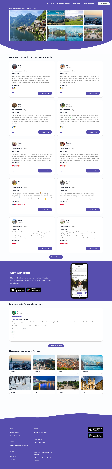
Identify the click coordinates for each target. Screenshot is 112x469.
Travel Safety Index (39, 442)
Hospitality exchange (19, 8)
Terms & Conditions (16, 436)
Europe (29, 8)
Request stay (45, 93)
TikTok (12, 459)
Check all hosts (56, 257)
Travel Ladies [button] (50, 3)
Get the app (103, 3)
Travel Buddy (38, 439)
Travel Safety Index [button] (89, 3)
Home (10, 8)
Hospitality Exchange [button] (63, 3)
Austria (34, 8)
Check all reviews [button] (56, 345)
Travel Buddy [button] (76, 3)
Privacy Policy (14, 432)
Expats (36, 436)
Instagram (13, 456)
